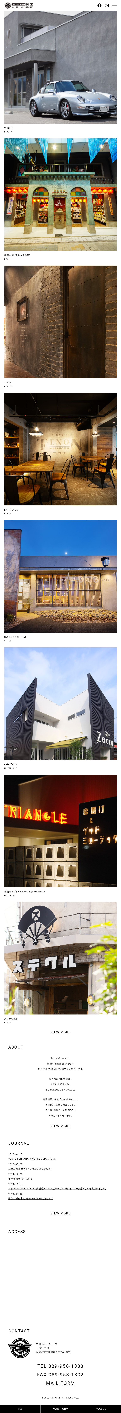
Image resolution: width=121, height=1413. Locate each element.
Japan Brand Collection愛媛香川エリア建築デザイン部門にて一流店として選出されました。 (57, 1188)
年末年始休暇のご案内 (20, 1178)
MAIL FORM (60, 1408)
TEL (20, 1408)
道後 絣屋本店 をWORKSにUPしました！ (30, 1198)
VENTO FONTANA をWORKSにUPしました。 (32, 1159)
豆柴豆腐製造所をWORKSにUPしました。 (30, 1168)
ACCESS (101, 1408)
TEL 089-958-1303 (60, 1366)
